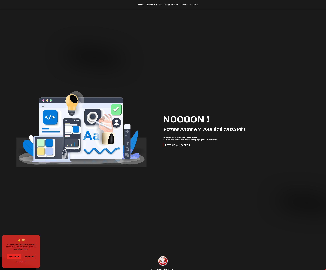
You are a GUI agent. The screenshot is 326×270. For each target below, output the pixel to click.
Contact (194, 4)
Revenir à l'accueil (178, 145)
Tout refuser (29, 256)
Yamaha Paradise (154, 4)
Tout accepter (14, 256)
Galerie (184, 4)
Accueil (140, 4)
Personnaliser (21, 262)
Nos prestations (171, 4)
